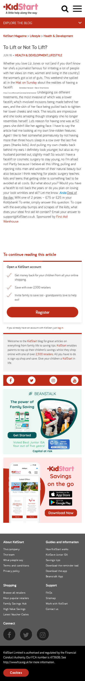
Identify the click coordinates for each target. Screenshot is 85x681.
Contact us (52, 609)
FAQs (49, 592)
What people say (13, 560)
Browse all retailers (14, 592)
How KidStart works (57, 549)
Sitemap (51, 598)
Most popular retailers (16, 598)
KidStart (32, 341)
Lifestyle (55, 55)
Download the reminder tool (62, 565)
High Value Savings (14, 609)
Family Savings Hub (15, 603)
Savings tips (53, 560)
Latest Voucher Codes (16, 614)
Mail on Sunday (26, 82)
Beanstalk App (54, 576)
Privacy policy (11, 571)
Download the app (56, 571)
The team (9, 554)
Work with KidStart (57, 603)
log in (60, 327)
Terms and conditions (16, 565)
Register (42, 312)
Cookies (16, 672)
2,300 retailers (44, 354)
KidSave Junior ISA (57, 554)
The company (11, 549)
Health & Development (31, 55)
